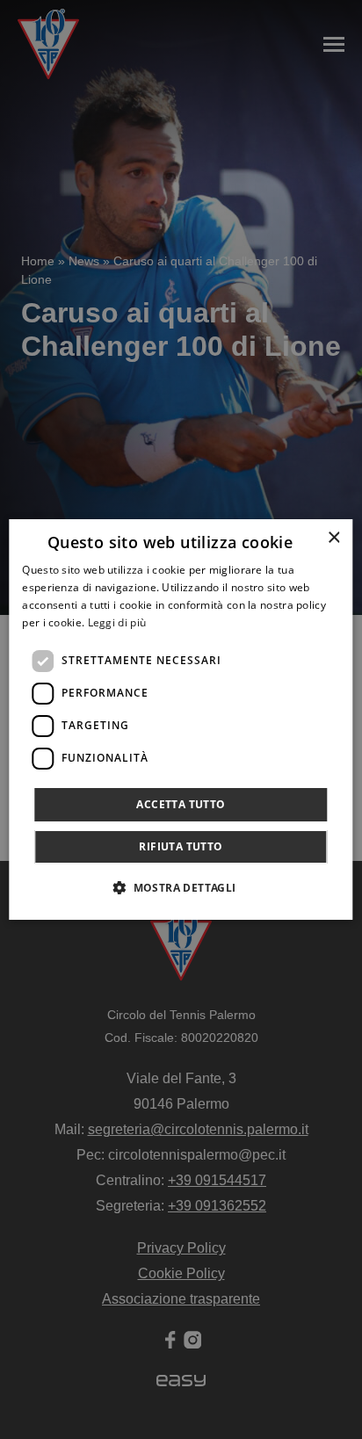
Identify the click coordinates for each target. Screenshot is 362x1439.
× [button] (333, 538)
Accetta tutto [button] (180, 804)
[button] (180, 887)
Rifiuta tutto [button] (180, 846)
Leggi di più (117, 622)
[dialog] (180, 719)
